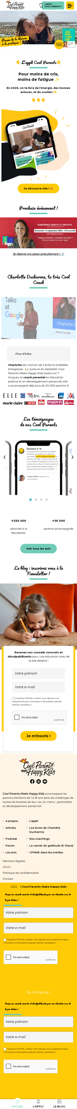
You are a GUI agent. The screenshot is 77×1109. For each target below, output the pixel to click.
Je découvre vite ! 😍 (38, 188)
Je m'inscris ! (38, 736)
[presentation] (4, 457)
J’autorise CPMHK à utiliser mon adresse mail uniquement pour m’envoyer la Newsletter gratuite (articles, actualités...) (37, 701)
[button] (30, 499)
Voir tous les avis (38, 548)
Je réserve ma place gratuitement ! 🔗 (38, 254)
